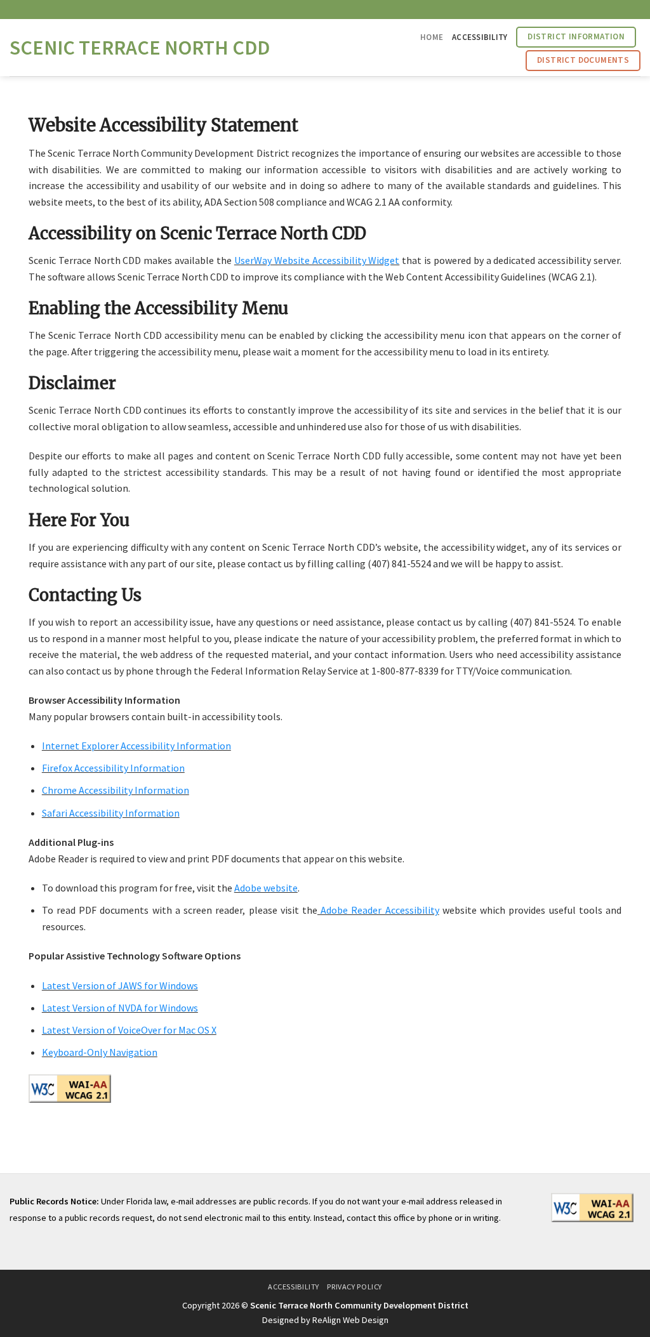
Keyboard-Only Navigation (99, 1052)
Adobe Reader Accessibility (378, 910)
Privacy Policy (354, 1286)
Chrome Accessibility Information (115, 790)
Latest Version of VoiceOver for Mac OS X (129, 1030)
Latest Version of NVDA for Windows (120, 1007)
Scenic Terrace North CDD (140, 47)
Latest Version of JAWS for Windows (120, 985)
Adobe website (266, 887)
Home (431, 37)
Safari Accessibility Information (111, 813)
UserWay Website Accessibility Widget (317, 260)
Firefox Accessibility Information (113, 767)
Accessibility (479, 37)
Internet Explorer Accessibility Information (136, 745)
